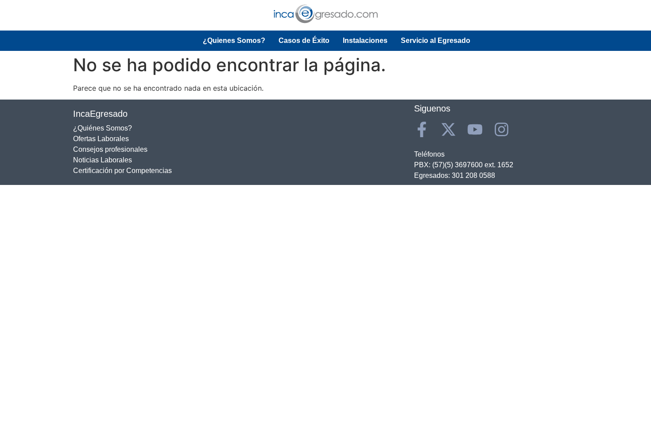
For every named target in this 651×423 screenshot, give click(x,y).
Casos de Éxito (304, 40)
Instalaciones (365, 40)
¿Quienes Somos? (234, 40)
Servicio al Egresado (435, 40)
